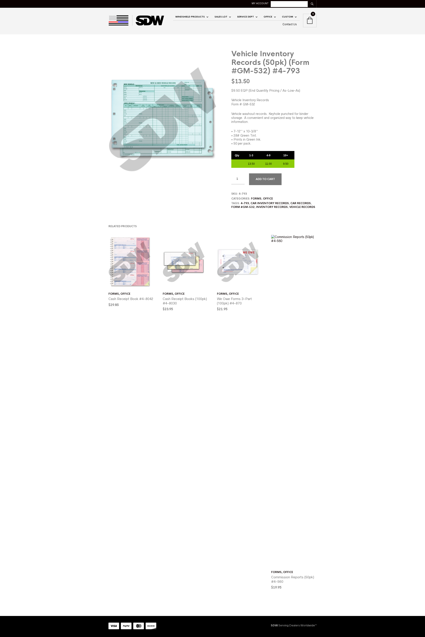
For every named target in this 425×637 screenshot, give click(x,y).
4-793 (245, 203)
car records (300, 203)
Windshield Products (190, 16)
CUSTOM (287, 16)
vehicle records (302, 207)
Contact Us (289, 24)
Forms (256, 198)
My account (260, 3)
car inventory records (270, 203)
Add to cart (265, 179)
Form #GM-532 (243, 207)
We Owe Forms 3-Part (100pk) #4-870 (234, 301)
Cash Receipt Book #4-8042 (130, 299)
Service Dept (245, 16)
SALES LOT (220, 16)
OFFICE (268, 16)
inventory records (272, 207)
